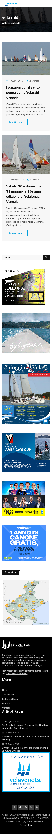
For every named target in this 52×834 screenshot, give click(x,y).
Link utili (6, 703)
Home (7, 23)
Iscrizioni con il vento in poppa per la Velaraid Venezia (24, 92)
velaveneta (34, 81)
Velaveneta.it (8, 694)
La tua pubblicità (10, 699)
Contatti (6, 708)
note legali (37, 665)
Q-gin (29, 825)
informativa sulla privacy (17, 673)
